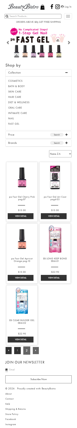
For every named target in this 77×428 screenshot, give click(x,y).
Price (11, 134)
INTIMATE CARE (17, 113)
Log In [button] (68, 6)
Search (57, 134)
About (8, 393)
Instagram (10, 424)
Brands (12, 143)
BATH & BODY (16, 86)
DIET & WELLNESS (19, 102)
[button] (8, 42)
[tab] (38, 72)
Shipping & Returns (15, 409)
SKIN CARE (14, 91)
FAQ (7, 404)
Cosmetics (15, 80)
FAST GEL (13, 123)
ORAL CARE (15, 107)
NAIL (11, 118)
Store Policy (11, 414)
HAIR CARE (14, 97)
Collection (14, 72)
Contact (9, 398)
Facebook (10, 419)
